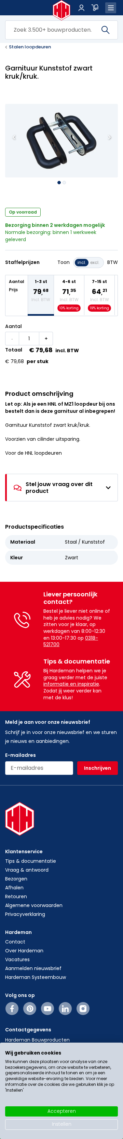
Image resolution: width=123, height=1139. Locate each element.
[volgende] (109, 137)
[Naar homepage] (61, 10)
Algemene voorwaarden (34, 905)
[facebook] (12, 1008)
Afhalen (14, 887)
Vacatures (17, 959)
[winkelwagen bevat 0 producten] (95, 8)
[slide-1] (64, 182)
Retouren (16, 896)
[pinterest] (30, 1008)
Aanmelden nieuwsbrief (33, 968)
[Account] (81, 8)
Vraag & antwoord (27, 870)
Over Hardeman (24, 950)
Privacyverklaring (25, 914)
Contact (15, 941)
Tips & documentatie (30, 861)
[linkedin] (65, 1008)
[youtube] (48, 1008)
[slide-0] (59, 182)
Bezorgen (16, 878)
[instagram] (83, 1008)
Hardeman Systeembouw (35, 977)
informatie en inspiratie (71, 684)
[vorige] (13, 137)
